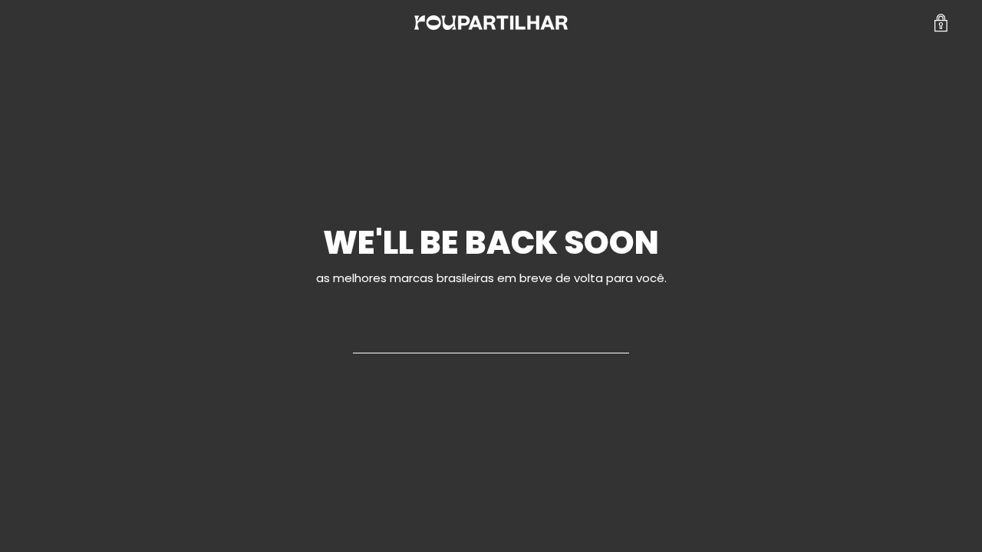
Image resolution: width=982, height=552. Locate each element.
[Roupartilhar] (491, 22)
